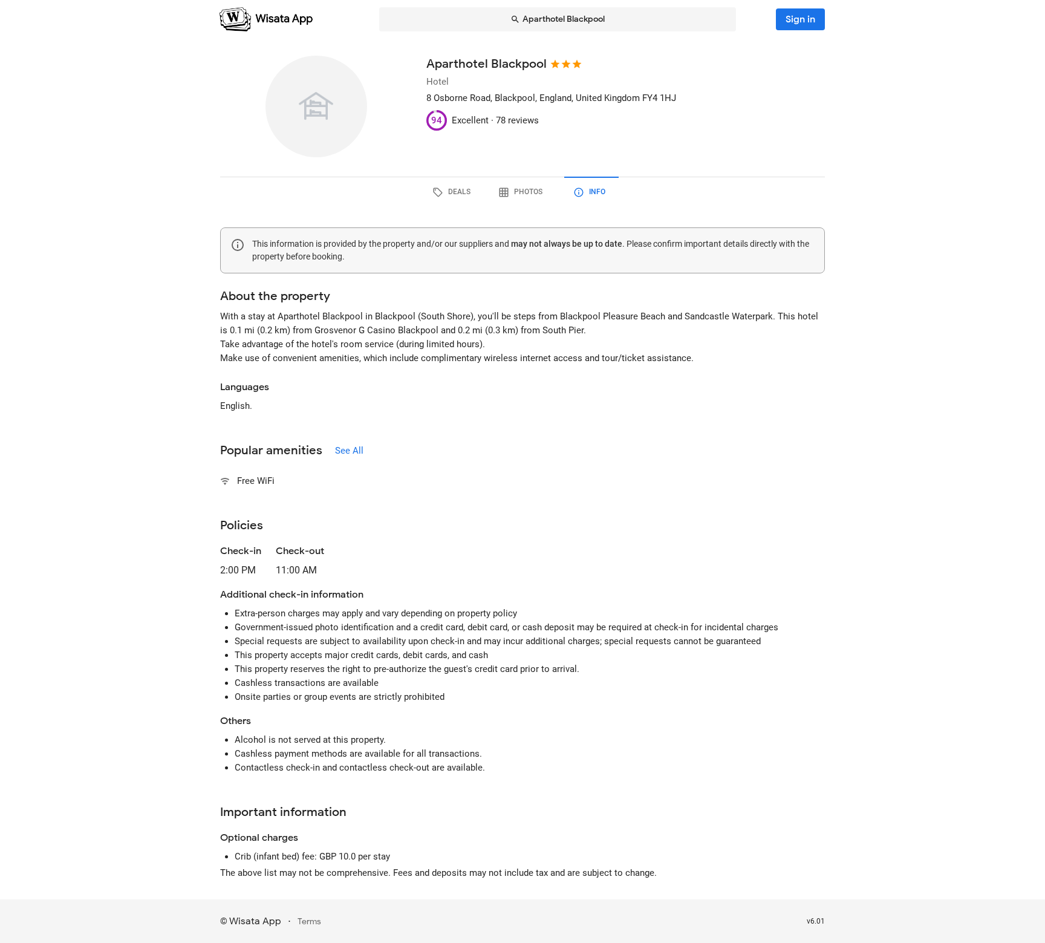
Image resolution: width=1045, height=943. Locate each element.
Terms (309, 921)
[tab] (453, 192)
